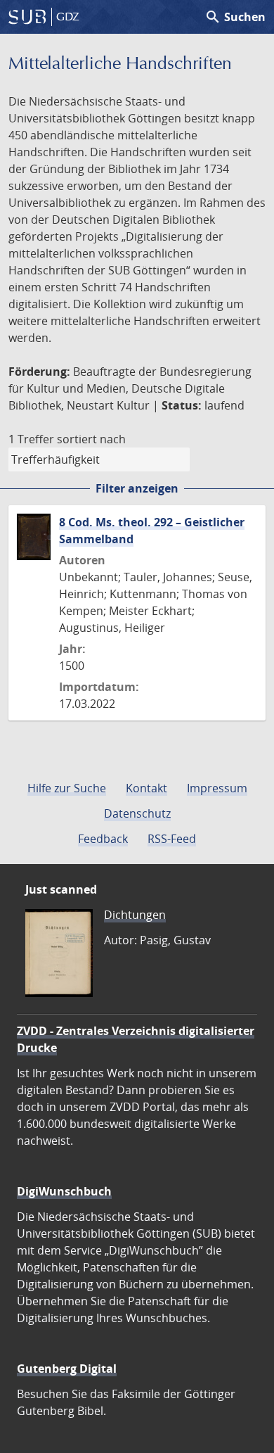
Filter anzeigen (137, 488)
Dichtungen (135, 914)
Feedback (103, 838)
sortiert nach (91, 439)
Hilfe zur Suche (66, 788)
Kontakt (146, 788)
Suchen (235, 16)
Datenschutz (137, 813)
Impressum (217, 788)
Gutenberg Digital (67, 1368)
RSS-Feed (172, 838)
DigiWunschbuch (64, 1191)
